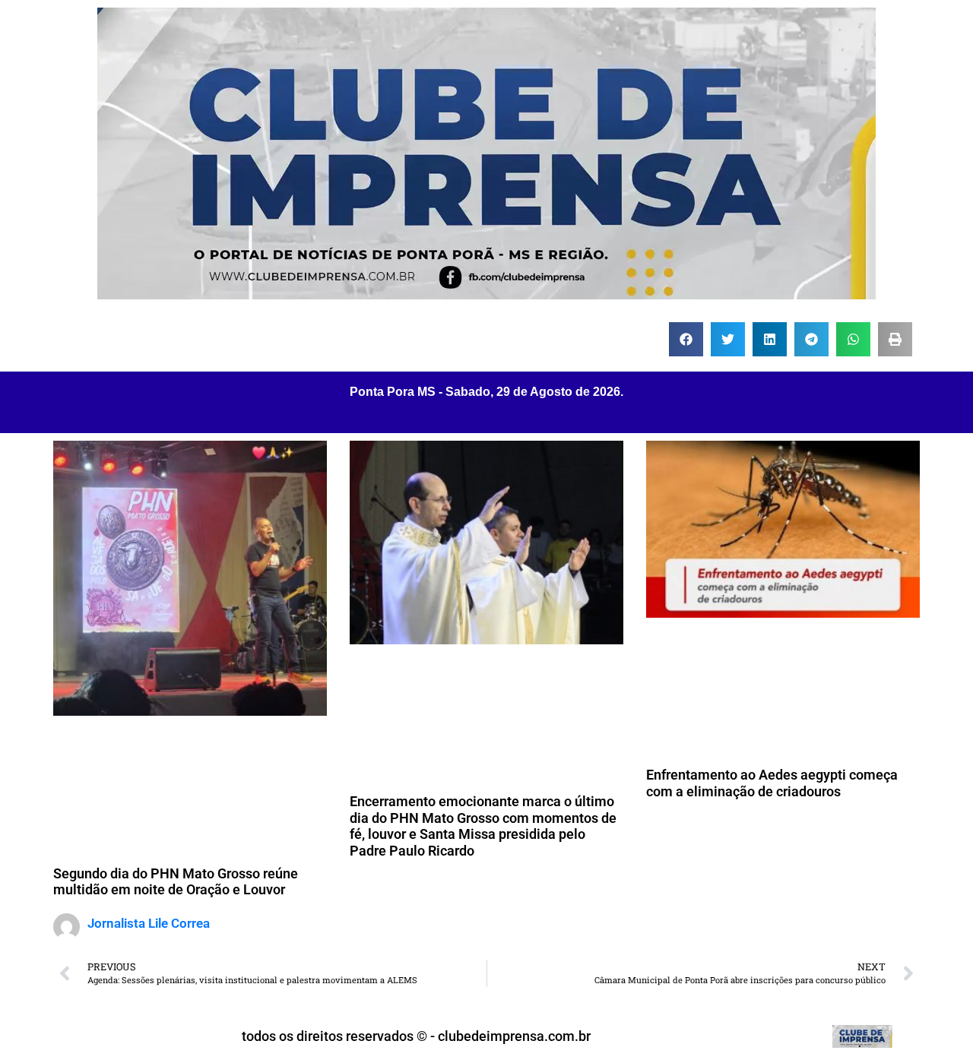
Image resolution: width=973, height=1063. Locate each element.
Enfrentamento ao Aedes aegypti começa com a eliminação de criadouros (772, 783)
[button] (686, 339)
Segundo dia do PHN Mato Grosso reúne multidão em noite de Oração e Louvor (175, 881)
